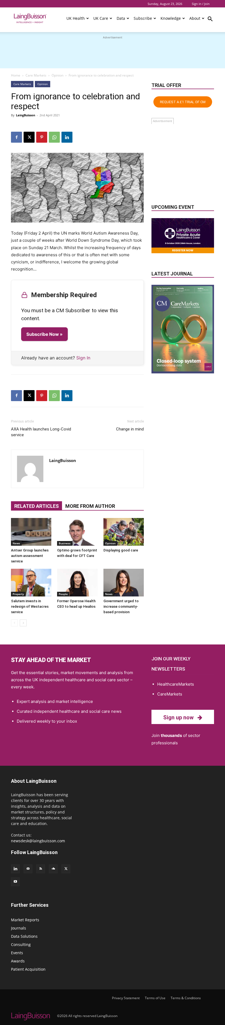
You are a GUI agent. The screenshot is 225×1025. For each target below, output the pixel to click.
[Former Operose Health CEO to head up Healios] (77, 582)
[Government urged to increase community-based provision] (123, 582)
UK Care (100, 18)
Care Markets (36, 75)
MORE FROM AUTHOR (90, 506)
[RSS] (40, 869)
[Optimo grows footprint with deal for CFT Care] (77, 532)
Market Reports (25, 919)
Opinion (57, 75)
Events (17, 952)
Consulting (21, 944)
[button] (210, 19)
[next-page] (23, 622)
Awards (18, 961)
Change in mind (130, 429)
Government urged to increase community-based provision (121, 606)
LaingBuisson (25, 115)
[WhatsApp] (54, 137)
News (16, 543)
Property (18, 594)
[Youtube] (15, 881)
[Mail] (28, 869)
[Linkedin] (66, 137)
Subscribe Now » (44, 334)
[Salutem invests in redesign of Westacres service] (31, 582)
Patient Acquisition (28, 969)
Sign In (83, 358)
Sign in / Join (201, 4)
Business (65, 543)
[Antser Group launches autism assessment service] (31, 532)
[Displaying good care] (123, 532)
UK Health (75, 18)
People (63, 594)
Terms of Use (155, 998)
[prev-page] (14, 622)
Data (121, 18)
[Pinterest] (41, 137)
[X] (29, 137)
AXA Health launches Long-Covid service (41, 432)
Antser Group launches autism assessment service (30, 555)
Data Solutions (24, 936)
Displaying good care (120, 550)
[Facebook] (16, 137)
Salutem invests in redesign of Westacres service (30, 606)
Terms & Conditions (186, 998)
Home (15, 75)
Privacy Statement (126, 998)
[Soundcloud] (53, 869)
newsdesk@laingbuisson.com (38, 840)
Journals (18, 928)
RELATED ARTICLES (36, 506)
